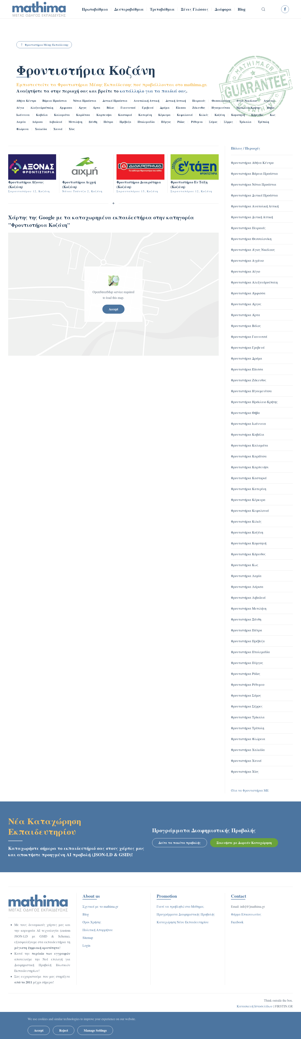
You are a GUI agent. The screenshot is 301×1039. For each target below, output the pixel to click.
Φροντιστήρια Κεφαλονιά (250, 510)
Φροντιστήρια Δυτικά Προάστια (254, 195)
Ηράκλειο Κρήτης (248, 107)
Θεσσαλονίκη (221, 100)
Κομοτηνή (238, 115)
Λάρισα (37, 122)
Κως (272, 115)
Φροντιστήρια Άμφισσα (248, 293)
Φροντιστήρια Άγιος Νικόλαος (253, 249)
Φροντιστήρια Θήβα (245, 412)
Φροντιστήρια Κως (244, 565)
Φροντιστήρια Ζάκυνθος (248, 380)
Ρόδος (181, 122)
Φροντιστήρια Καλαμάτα (249, 445)
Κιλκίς (203, 115)
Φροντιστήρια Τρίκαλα (248, 717)
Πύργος (166, 122)
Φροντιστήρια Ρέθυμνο (247, 684)
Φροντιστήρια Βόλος (246, 325)
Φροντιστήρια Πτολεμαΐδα (250, 652)
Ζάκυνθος (198, 107)
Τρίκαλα (245, 122)
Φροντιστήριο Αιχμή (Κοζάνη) (79, 184)
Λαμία (21, 122)
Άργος (83, 107)
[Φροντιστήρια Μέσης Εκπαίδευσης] (38, 902)
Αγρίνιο (269, 100)
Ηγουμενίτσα (221, 107)
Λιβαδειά (55, 122)
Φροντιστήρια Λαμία (246, 576)
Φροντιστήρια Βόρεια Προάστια (254, 173)
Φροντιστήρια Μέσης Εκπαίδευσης (47, 45)
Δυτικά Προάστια (115, 100)
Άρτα (96, 107)
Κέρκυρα (164, 115)
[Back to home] (39, 9)
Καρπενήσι (104, 115)
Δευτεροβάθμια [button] (129, 9)
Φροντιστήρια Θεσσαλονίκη (251, 239)
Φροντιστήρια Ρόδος (245, 673)
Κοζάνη (220, 115)
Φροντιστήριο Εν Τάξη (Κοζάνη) (189, 184)
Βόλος (110, 107)
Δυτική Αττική (176, 100)
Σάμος (213, 122)
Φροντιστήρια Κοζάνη (85, 69)
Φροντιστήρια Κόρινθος (248, 554)
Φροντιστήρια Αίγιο (245, 271)
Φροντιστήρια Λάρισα (247, 586)
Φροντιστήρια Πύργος (247, 663)
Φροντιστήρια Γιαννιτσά (249, 336)
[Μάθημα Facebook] (285, 9)
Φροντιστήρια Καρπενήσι (249, 467)
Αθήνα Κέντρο (26, 100)
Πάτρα (108, 122)
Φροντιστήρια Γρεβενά (248, 347)
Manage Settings (95, 1030)
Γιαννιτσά (128, 107)
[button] (263, 9)
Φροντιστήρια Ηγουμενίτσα (251, 391)
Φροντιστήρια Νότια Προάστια (253, 184)
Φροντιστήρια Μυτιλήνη (248, 608)
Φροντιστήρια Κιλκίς (246, 521)
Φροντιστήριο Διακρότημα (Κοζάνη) (139, 184)
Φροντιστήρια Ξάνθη (246, 619)
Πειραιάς (198, 100)
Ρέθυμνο (197, 122)
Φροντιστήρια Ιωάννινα (248, 423)
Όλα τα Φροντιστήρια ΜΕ (250, 790)
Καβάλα (42, 115)
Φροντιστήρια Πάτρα (246, 630)
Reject (63, 1030)
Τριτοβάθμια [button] (162, 9)
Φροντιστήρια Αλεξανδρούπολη (254, 282)
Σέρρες (228, 122)
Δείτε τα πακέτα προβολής (179, 842)
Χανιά (57, 129)
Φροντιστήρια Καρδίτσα (249, 456)
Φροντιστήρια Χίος (245, 771)
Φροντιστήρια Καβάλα (247, 434)
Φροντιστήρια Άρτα (245, 315)
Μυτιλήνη (75, 122)
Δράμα (165, 107)
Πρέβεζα (125, 122)
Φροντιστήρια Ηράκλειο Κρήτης (254, 402)
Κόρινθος (257, 115)
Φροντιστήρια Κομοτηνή (248, 543)
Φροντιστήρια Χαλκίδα (248, 750)
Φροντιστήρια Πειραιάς (248, 228)
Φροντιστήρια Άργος (246, 304)
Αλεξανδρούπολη (41, 107)
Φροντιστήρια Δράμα (246, 358)
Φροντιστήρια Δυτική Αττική (252, 217)
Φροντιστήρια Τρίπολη (247, 728)
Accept (113, 309)
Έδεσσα (181, 107)
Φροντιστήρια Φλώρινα (248, 739)
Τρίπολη (263, 122)
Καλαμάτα (62, 115)
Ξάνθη (93, 122)
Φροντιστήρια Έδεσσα (247, 369)
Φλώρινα (22, 129)
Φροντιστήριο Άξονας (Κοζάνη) (26, 184)
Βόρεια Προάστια (54, 100)
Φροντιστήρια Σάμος (246, 695)
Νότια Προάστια (84, 100)
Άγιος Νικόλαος (246, 100)
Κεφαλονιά (185, 115)
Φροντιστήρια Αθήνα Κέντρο (252, 162)
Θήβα (271, 107)
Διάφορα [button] (223, 9)
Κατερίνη (145, 115)
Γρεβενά (148, 107)
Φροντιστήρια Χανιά (246, 760)
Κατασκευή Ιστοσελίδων (255, 1006)
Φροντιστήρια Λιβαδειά (248, 597)
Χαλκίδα (41, 129)
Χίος (72, 129)
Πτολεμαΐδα (146, 122)
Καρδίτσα (83, 115)
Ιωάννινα (23, 115)
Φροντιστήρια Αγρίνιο (247, 260)
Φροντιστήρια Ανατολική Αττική (255, 206)
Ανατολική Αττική (146, 100)
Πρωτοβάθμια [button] (95, 9)
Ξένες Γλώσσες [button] (194, 9)
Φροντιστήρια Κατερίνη (248, 489)
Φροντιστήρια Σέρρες (247, 706)
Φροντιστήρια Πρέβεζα (248, 641)
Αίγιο (20, 107)
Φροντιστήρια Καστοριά (249, 478)
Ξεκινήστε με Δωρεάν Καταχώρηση (244, 842)
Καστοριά (125, 115)
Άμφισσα (66, 107)
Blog (242, 9)
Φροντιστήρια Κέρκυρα (248, 499)
